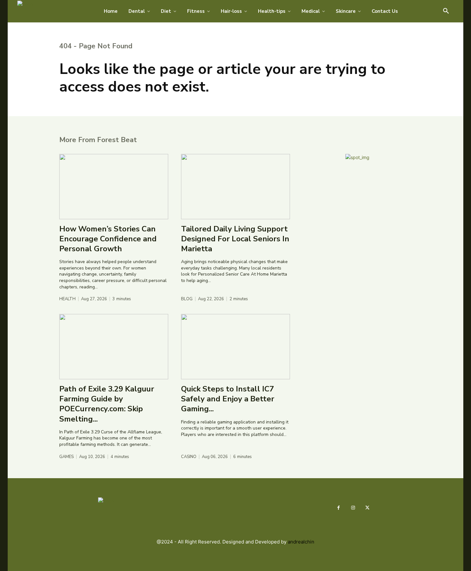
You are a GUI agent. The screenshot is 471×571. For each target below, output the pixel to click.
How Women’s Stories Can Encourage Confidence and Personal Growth (108, 239)
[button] (446, 11)
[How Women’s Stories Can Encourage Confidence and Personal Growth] (113, 186)
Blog (187, 299)
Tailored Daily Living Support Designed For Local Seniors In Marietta (235, 239)
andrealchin (301, 542)
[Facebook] (338, 507)
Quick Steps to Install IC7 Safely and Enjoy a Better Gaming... (227, 399)
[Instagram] (353, 507)
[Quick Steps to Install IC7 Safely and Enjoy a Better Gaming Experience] (235, 346)
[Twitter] (367, 507)
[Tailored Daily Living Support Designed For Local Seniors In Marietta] (235, 186)
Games (66, 457)
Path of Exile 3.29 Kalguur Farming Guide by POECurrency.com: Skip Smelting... (106, 404)
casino (188, 457)
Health (67, 299)
